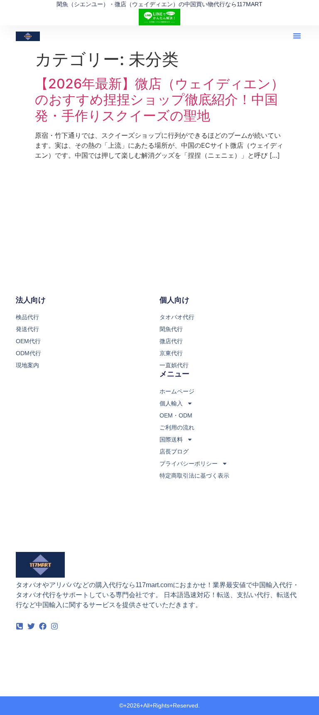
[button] (297, 35)
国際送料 (171, 439)
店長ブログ (174, 451)
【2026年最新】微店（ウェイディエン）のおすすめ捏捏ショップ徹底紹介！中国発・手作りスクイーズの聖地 (159, 100)
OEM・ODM (176, 415)
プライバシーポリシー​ (189, 463)
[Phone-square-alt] (19, 626)
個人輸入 (171, 403)
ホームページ (177, 391)
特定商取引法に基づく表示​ (194, 475)
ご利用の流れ (177, 427)
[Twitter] (31, 626)
